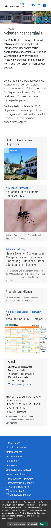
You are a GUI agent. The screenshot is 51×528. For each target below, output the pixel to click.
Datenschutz (12, 460)
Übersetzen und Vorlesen (19, 469)
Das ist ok (43, 524)
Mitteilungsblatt (14, 451)
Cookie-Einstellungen (16, 474)
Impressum (11, 465)
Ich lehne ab (32, 524)
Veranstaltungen (14, 456)
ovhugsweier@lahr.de (21, 384)
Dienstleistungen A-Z (16, 447)
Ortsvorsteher (13, 443)
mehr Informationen (16, 524)
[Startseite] (14, 5)
